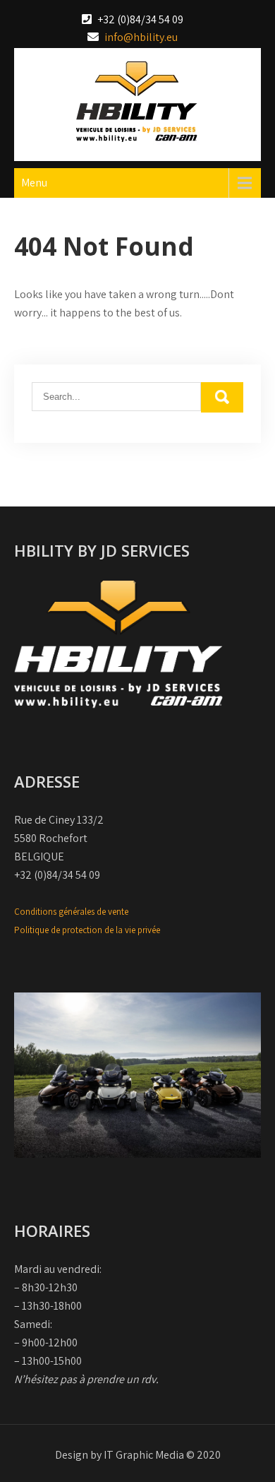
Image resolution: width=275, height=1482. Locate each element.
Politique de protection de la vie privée (87, 930)
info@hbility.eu (141, 37)
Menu (34, 182)
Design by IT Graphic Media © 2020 (138, 1454)
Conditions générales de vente (71, 912)
